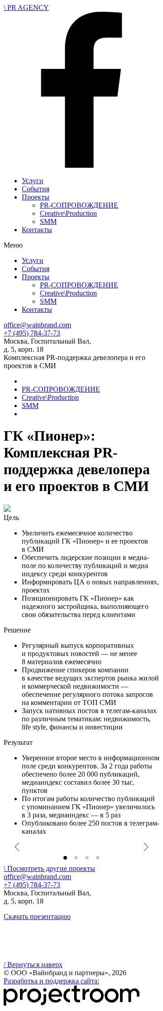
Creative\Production (68, 213)
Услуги (32, 181)
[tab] (65, 858)
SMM (48, 221)
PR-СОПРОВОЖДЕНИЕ (79, 205)
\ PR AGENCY (26, 7)
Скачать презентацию (37, 916)
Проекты (35, 197)
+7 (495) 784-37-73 (32, 333)
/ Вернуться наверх (33, 964)
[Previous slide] (17, 846)
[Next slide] (145, 846)
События (35, 189)
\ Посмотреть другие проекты (49, 868)
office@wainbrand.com (37, 325)
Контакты (37, 229)
